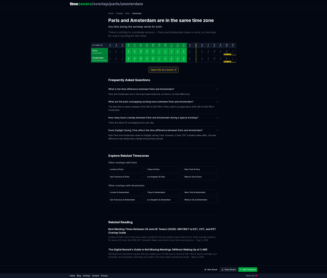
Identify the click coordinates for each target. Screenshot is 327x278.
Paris (127, 13)
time (81, 4)
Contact (95, 276)
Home (110, 13)
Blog (79, 276)
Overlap (119, 13)
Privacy (104, 276)
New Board (212, 269)
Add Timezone (249, 269)
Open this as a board (162, 69)
